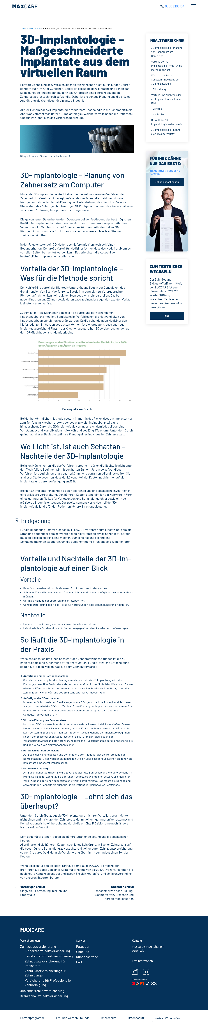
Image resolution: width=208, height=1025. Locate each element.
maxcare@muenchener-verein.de (148, 948)
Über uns (82, 951)
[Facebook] (148, 971)
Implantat (121, 418)
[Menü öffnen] (193, 7)
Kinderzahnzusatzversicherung (47, 951)
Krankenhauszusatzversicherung (44, 996)
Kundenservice (87, 957)
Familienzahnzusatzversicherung (49, 956)
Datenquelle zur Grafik (77, 409)
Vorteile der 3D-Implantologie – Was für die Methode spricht (166, 65)
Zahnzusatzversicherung (38, 946)
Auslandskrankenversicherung (42, 991)
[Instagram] (137, 971)
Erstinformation (142, 961)
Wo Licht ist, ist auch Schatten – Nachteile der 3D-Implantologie (165, 79)
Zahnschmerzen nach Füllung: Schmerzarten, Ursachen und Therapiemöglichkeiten (114, 892)
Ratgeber (83, 946)
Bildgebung (159, 89)
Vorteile (157, 108)
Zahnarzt (68, 684)
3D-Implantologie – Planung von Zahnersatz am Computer (167, 52)
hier (166, 315)
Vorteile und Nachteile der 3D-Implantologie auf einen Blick (166, 99)
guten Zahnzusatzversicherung (112, 848)
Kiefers (94, 588)
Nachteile (158, 114)
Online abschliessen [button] (167, 181)
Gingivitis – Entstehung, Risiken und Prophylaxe (43, 890)
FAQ (79, 962)
